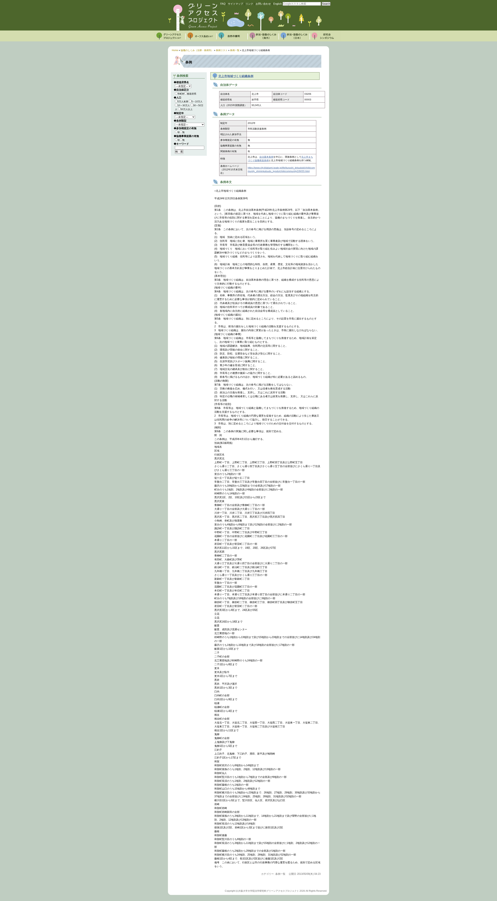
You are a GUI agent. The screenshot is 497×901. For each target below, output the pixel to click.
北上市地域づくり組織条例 (235, 76)
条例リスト (222, 50)
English (277, 3)
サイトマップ (235, 3)
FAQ (222, 3)
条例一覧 (234, 50)
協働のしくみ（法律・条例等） (197, 50)
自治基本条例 (266, 157)
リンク (249, 3)
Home (175, 50)
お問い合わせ (263, 3)
